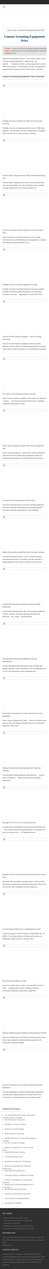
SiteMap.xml (7, 1245)
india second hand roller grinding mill (18, 1220)
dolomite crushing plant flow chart (17, 1194)
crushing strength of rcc (14, 1157)
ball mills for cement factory (15, 1124)
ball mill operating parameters (16, 1189)
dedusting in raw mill (12, 1223)
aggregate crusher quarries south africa (19, 1226)
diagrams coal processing (14, 1129)
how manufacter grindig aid (15, 1120)
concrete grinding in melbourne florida (19, 1175)
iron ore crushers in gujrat (14, 1143)
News (15, 30)
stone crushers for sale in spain (16, 1218)
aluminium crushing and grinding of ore (19, 1228)
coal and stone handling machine (17, 1198)
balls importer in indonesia (14, 1134)
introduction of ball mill (13, 1203)
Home (9, 30)
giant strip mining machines (15, 1171)
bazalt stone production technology (18, 1161)
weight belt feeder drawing (15, 1152)
